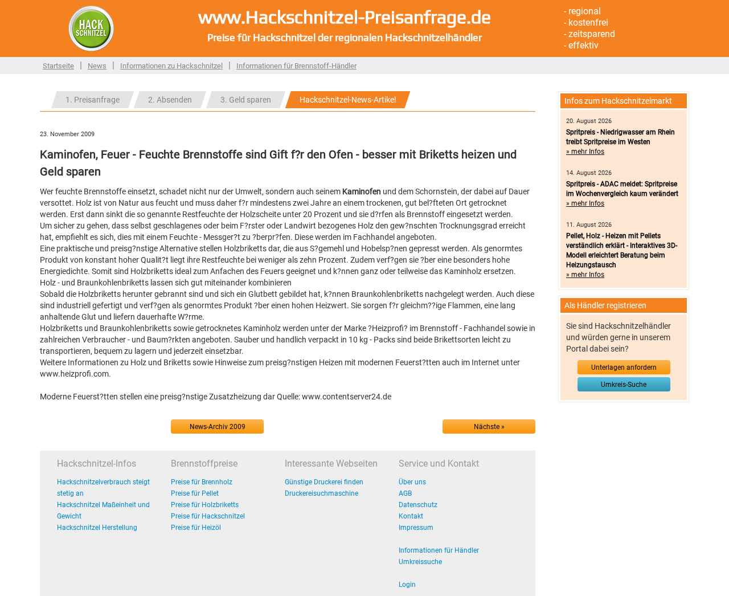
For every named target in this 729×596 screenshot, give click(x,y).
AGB (405, 493)
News (97, 66)
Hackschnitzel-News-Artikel (348, 99)
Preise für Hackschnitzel (208, 516)
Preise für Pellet (195, 493)
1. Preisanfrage (92, 99)
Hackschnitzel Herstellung (97, 528)
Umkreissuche (420, 562)
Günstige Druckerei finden (324, 482)
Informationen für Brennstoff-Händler (296, 66)
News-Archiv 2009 (217, 427)
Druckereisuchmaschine (321, 493)
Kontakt (411, 516)
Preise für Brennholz (201, 482)
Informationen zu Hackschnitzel (171, 66)
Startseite (58, 66)
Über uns (412, 482)
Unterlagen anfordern (624, 368)
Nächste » (489, 427)
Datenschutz (418, 505)
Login (407, 585)
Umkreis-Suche (623, 385)
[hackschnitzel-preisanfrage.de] (91, 27)
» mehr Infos (585, 152)
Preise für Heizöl (196, 528)
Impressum (416, 528)
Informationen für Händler (439, 550)
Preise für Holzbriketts (205, 505)
